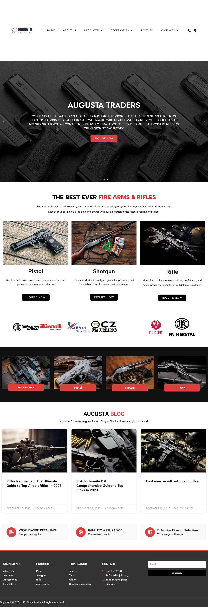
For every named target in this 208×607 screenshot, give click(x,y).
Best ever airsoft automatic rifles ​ (172, 481)
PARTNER (147, 30)
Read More (12, 494)
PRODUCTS (91, 30)
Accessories (120, 30)
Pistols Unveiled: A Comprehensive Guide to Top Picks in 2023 (99, 485)
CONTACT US (169, 30)
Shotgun (130, 387)
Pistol (78, 387)
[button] (4, 122)
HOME (51, 30)
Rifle (182, 388)
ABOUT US (69, 30)
